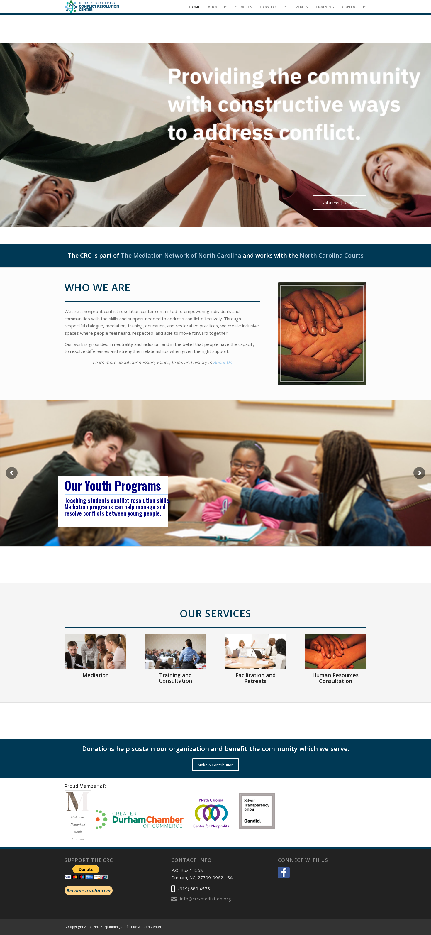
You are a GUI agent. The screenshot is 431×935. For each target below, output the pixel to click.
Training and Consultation (175, 678)
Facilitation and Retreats (255, 678)
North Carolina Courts (332, 255)
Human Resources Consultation (335, 678)
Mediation (95, 675)
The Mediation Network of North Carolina (181, 255)
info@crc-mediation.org (205, 899)
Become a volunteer (88, 890)
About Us (222, 362)
